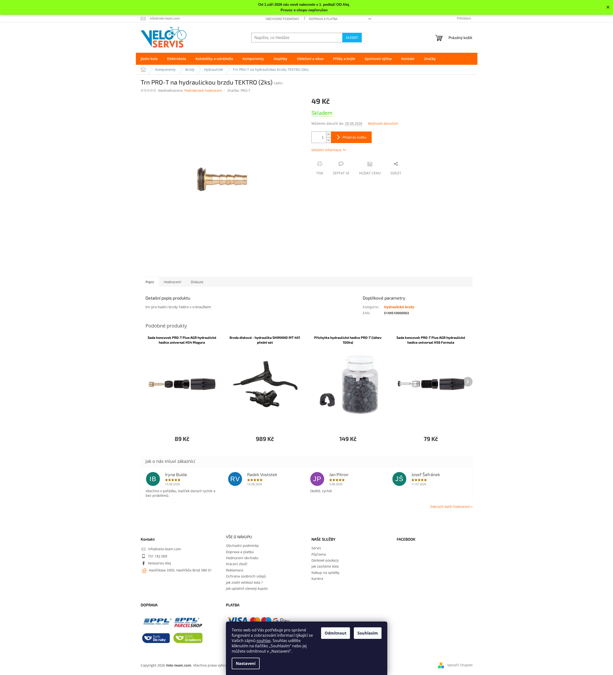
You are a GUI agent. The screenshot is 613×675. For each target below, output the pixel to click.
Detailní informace (326, 150)
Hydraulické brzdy (399, 307)
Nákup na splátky (325, 572)
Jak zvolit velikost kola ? (244, 582)
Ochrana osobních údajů (246, 576)
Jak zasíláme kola (325, 566)
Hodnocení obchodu (242, 558)
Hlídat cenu (370, 173)
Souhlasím (367, 633)
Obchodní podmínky (282, 19)
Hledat (352, 37)
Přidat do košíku (355, 137)
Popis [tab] (149, 282)
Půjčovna (318, 554)
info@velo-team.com (164, 549)
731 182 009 (157, 556)
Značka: (238, 90)
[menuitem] (149, 59)
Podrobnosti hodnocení (203, 90)
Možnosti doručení (383, 123)
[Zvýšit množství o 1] (328, 134)
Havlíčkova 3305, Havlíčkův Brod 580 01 (180, 570)
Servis (316, 548)
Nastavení (246, 663)
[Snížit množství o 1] (328, 140)
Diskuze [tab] (197, 282)
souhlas (264, 640)
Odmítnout (335, 633)
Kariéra (317, 578)
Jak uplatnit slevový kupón (247, 588)
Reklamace (234, 570)
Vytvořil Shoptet (460, 664)
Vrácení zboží (236, 564)
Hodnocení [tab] (172, 282)
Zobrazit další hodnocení (450, 506)
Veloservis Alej (159, 563)
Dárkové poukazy (325, 560)
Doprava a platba (323, 19)
